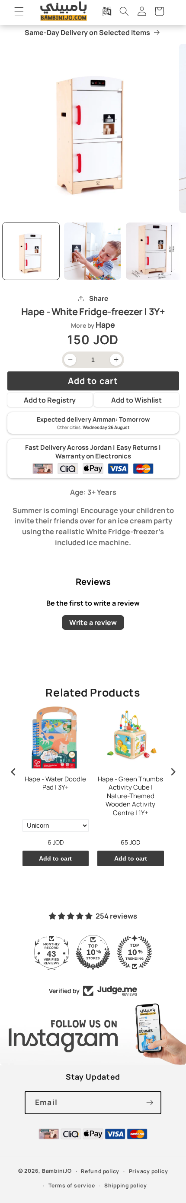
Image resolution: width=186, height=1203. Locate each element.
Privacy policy (148, 1171)
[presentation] (13, 771)
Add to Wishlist (136, 400)
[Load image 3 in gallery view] (154, 251)
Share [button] (98, 298)
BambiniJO (57, 1171)
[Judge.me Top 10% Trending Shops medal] (134, 952)
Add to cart (55, 858)
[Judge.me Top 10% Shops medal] (93, 952)
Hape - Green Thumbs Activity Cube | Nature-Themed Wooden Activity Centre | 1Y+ (130, 796)
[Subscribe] (149, 1102)
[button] (19, 11)
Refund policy (100, 1171)
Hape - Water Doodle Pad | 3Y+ (55, 783)
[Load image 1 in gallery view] (31, 251)
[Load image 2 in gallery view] (92, 251)
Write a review (93, 622)
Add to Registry (50, 400)
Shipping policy (125, 1185)
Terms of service (71, 1185)
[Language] (106, 11)
